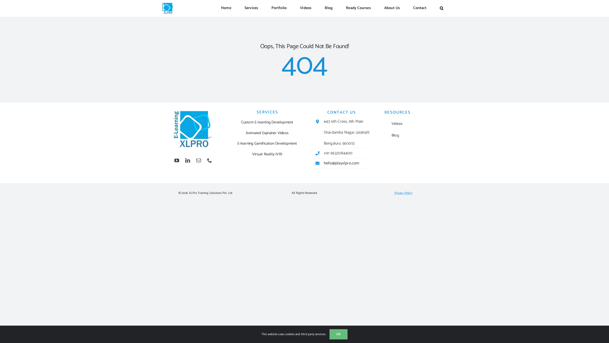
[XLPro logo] (168, 4)
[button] (441, 8)
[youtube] (176, 160)
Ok (338, 334)
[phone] (209, 160)
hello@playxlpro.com (341, 163)
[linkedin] (187, 160)
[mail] (198, 160)
